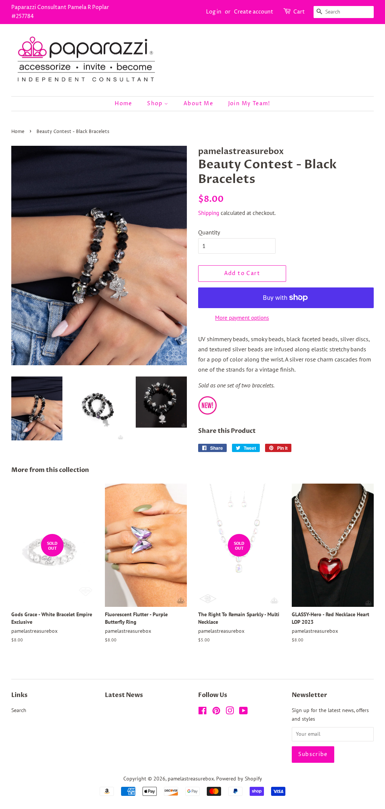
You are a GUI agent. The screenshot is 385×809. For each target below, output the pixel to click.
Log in (213, 11)
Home (123, 103)
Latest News (124, 695)
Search (18, 710)
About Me (198, 103)
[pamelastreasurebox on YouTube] (243, 712)
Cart (299, 11)
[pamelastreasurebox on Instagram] (230, 712)
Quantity (209, 232)
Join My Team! (249, 103)
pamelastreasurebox (191, 778)
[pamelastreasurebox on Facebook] (202, 712)
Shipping (208, 212)
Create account (253, 11)
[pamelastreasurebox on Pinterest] (216, 712)
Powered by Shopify (239, 778)
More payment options (242, 317)
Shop (155, 103)
